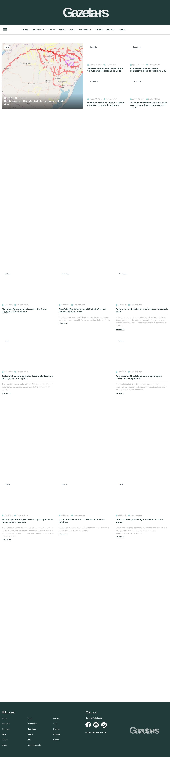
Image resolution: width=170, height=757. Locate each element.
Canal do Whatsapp (93, 718)
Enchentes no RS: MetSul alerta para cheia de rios (34, 103)
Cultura (122, 30)
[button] (5, 30)
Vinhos (51, 30)
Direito (62, 30)
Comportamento (34, 745)
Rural (72, 30)
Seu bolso (6, 729)
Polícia (25, 30)
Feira (4, 734)
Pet (29, 740)
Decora (56, 718)
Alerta (7, 47)
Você (55, 724)
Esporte (110, 30)
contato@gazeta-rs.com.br (96, 732)
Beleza (30, 734)
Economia (36, 30)
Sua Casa (32, 729)
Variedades (84, 30)
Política (99, 30)
